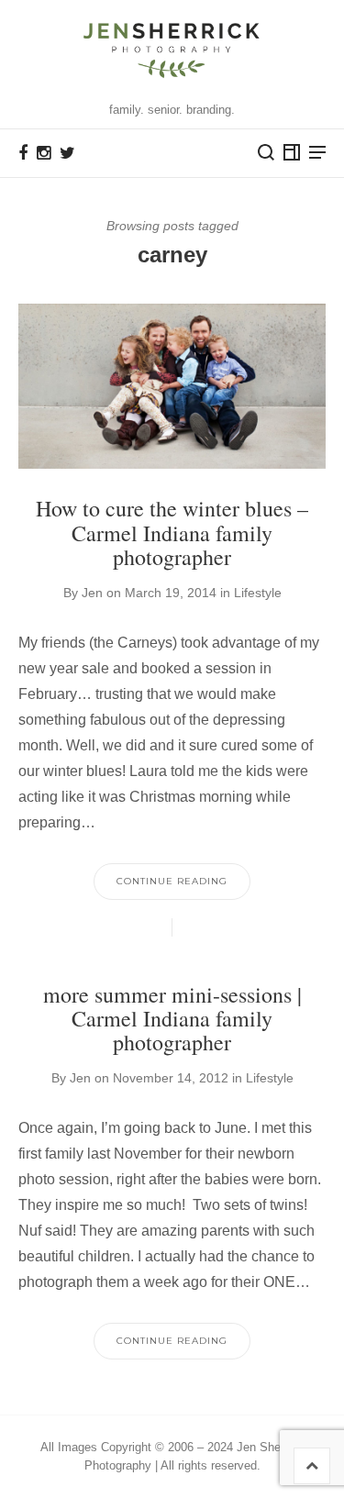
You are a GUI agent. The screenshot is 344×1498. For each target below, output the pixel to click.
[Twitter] (67, 153)
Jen (92, 592)
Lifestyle (258, 592)
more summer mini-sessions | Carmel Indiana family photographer (172, 1019)
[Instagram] (43, 153)
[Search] (266, 152)
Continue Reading (172, 881)
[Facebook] (23, 153)
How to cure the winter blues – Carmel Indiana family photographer (172, 532)
